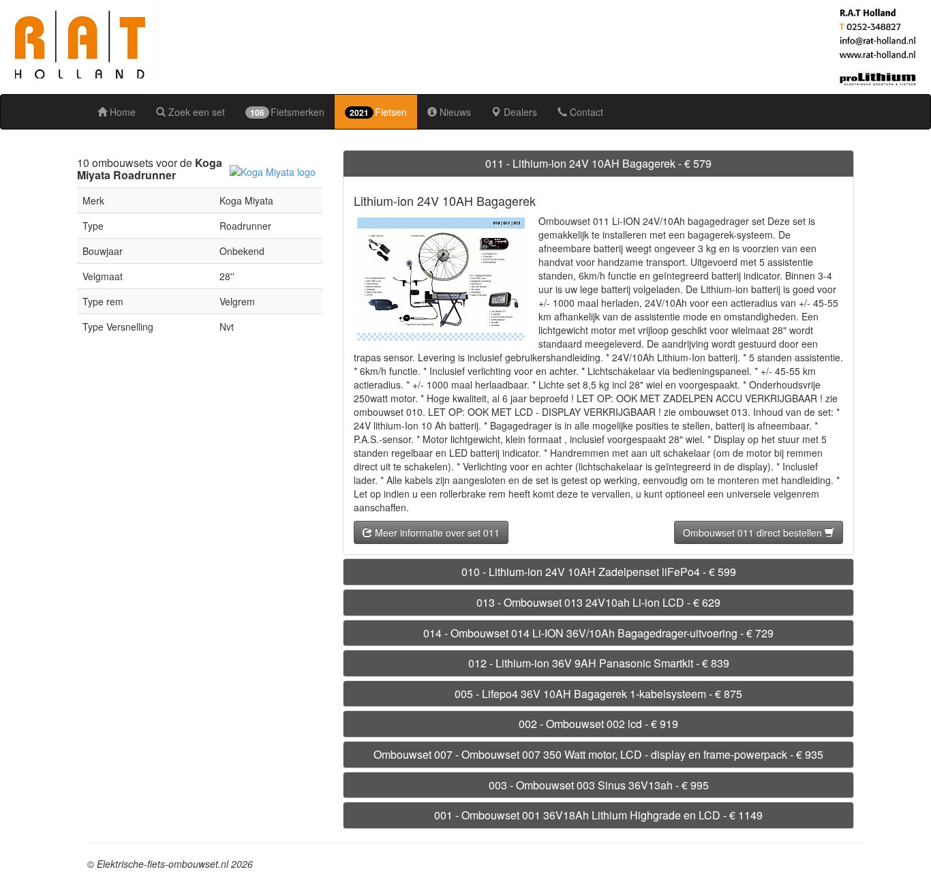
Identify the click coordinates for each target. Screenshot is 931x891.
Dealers (519, 112)
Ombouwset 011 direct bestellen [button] (754, 532)
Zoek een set (195, 112)
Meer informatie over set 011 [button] (436, 532)
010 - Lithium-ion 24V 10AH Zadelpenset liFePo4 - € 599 (598, 571)
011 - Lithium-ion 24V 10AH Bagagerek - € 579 (598, 163)
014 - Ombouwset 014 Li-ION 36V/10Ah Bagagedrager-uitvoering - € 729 (598, 633)
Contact (585, 112)
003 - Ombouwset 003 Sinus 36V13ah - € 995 (599, 785)
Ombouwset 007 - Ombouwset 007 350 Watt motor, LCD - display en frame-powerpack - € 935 (598, 754)
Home (121, 112)
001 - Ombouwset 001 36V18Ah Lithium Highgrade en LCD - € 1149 (598, 815)
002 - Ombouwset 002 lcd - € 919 (598, 723)
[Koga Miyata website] (273, 170)
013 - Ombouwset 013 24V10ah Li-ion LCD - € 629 (598, 602)
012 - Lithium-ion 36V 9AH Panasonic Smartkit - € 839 (598, 663)
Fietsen (378, 112)
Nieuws (454, 112)
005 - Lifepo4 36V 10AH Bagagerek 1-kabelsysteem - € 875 (598, 693)
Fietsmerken (287, 112)
